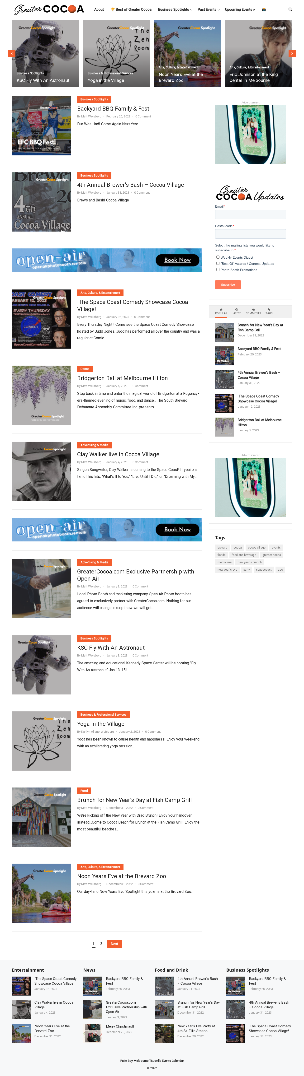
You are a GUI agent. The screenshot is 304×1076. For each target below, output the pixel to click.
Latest (236, 313)
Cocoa (237, 547)
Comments (253, 313)
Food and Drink (171, 970)
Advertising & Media (94, 445)
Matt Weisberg (91, 116)
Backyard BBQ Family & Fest (258, 80)
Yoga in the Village (35, 80)
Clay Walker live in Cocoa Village (118, 454)
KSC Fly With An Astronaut (111, 647)
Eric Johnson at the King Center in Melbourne (183, 77)
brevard (222, 547)
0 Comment (143, 116)
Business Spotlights (243, 73)
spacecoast (264, 569)
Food (84, 790)
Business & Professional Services (39, 73)
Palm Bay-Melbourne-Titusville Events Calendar (152, 1060)
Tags (269, 313)
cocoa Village (257, 547)
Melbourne (225, 562)
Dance (85, 369)
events (276, 547)
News (89, 970)
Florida (222, 555)
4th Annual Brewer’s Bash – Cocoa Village (130, 185)
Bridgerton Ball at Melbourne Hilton (122, 378)
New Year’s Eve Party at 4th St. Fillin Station (196, 1028)
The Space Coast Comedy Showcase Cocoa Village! (132, 305)
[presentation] (11, 53)
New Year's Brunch (250, 562)
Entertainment (28, 970)
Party (246, 569)
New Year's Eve (227, 569)
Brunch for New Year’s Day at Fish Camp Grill (134, 800)
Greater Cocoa (271, 555)
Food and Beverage (244, 555)
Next (114, 944)
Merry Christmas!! (120, 1026)
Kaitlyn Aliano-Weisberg (97, 731)
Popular (221, 313)
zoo (280, 569)
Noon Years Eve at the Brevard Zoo (110, 77)
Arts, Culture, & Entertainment (108, 67)
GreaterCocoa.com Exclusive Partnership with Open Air (135, 575)
